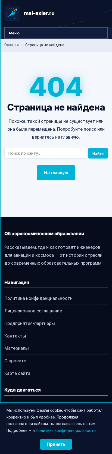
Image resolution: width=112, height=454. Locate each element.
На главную (56, 172)
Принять (56, 444)
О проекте (15, 360)
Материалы (16, 348)
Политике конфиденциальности (66, 430)
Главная (11, 45)
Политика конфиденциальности (38, 298)
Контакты (15, 336)
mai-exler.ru (39, 13)
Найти (98, 153)
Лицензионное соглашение (33, 310)
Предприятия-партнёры (29, 323)
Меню (14, 33)
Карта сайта (17, 373)
